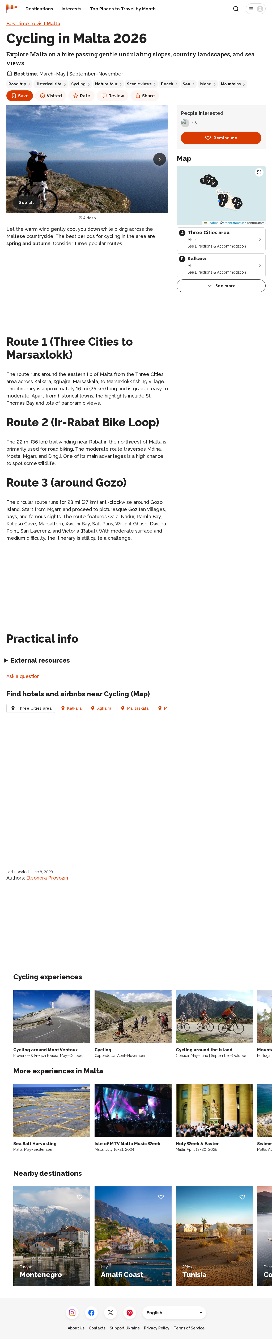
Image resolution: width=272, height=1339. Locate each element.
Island (205, 84)
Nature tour (106, 84)
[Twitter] (110, 1312)
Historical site (49, 84)
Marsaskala (138, 708)
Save (23, 95)
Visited (54, 95)
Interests (72, 8)
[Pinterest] (129, 1312)
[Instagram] (72, 1312)
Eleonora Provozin (47, 878)
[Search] (235, 8)
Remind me (225, 138)
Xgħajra (104, 708)
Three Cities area (35, 708)
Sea (186, 84)
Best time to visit (33, 23)
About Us (76, 1328)
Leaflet (212, 223)
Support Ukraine (125, 1328)
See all (26, 202)
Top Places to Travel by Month (123, 8)
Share (148, 95)
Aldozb (89, 218)
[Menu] (256, 8)
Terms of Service (189, 1328)
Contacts (97, 1328)
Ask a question (23, 676)
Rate (85, 95)
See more (225, 286)
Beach (167, 84)
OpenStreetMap (234, 223)
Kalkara (74, 708)
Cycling (78, 84)
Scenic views (139, 84)
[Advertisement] (87, 289)
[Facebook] (91, 1312)
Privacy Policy (156, 1328)
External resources (40, 660)
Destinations (39, 8)
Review (116, 95)
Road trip (17, 84)
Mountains (231, 84)
